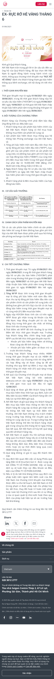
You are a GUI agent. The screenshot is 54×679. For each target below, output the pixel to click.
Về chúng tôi (8, 545)
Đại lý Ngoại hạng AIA (9, 604)
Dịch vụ (5, 558)
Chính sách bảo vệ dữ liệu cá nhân (14, 608)
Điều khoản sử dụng (26, 604)
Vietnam (8, 569)
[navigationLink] (5, 4)
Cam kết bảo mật (41, 604)
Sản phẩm (7, 552)
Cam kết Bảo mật (33, 538)
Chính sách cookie (34, 608)
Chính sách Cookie (17, 538)
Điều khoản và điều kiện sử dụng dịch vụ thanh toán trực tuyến (28, 611)
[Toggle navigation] (50, 4)
